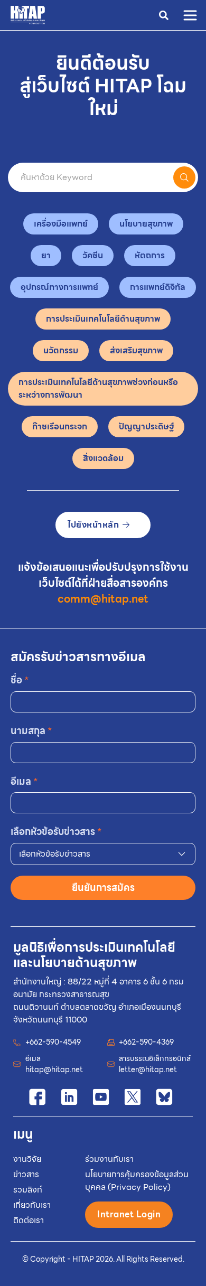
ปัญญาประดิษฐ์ (146, 426)
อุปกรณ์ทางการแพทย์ (59, 287)
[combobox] (103, 854)
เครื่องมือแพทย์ (61, 223)
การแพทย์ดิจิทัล (157, 287)
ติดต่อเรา (28, 1220)
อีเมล (24, 781)
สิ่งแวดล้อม (103, 458)
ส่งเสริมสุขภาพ (136, 350)
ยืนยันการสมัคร (103, 887)
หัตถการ (150, 255)
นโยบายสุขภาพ (146, 223)
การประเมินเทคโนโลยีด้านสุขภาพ (103, 318)
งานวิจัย (27, 1159)
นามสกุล (31, 730)
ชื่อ (20, 680)
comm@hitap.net (103, 598)
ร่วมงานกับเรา (109, 1159)
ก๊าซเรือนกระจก (59, 426)
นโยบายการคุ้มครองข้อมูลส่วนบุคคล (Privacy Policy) (137, 1181)
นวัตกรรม (60, 350)
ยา (46, 255)
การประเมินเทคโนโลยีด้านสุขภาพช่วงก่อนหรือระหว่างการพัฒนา (98, 388)
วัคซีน (92, 255)
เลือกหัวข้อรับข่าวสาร (56, 831)
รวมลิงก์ (27, 1189)
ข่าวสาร (26, 1174)
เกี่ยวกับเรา (32, 1205)
